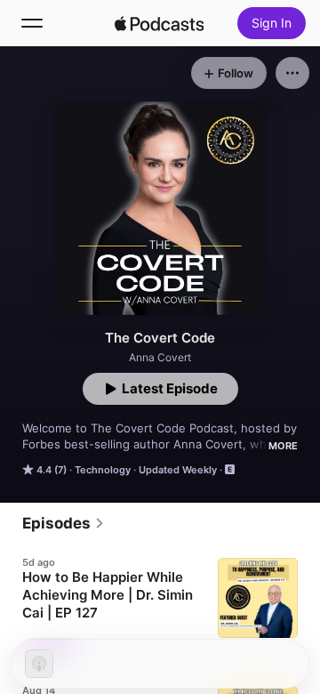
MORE (283, 446)
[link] (63, 523)
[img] (159, 23)
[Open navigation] (32, 23)
